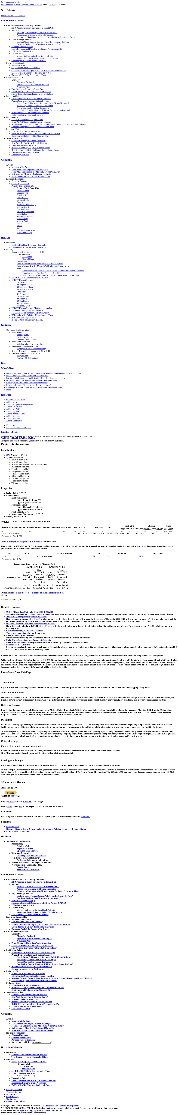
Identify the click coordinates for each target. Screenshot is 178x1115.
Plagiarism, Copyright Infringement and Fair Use (40, 1110)
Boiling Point (22, 193)
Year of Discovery (24, 233)
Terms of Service (13, 1092)
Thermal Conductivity (26, 230)
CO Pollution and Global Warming (26, 68)
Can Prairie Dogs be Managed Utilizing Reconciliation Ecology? (43, 110)
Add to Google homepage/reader (19, 404)
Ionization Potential (25, 216)
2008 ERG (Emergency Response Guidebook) (26, 617)
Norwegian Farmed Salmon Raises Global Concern (38, 58)
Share (11, 801)
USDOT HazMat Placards (22, 280)
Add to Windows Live (15, 414)
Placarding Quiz (23, 306)
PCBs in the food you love (22, 51)
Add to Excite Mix (14, 421)
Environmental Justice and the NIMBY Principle (31, 98)
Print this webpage (9, 432)
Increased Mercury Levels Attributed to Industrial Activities (35, 134)
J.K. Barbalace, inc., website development (59, 1106)
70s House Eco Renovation (17, 330)
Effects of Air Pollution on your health (27, 119)
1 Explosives (22, 282)
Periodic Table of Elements (22, 186)
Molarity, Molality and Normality (21, 635)
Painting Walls (23, 335)
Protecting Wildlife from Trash (23, 145)
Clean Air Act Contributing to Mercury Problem (31, 122)
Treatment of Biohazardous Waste (25, 152)
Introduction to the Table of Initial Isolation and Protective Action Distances (53, 271)
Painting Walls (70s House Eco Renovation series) (27, 383)
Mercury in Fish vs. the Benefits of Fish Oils (35, 56)
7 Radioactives (23, 296)
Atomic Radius (23, 190)
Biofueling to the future (21, 65)
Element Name (23, 223)
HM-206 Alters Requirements (23, 317)
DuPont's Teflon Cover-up (22, 46)
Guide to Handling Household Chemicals (28, 141)
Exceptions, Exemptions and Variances (27, 310)
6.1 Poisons (21, 294)
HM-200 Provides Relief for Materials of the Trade (32, 315)
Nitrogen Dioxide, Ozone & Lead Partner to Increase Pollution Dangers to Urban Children (48, 124)
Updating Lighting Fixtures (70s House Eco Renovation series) (32, 380)
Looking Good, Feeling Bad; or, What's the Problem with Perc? (43, 42)
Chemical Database (19, 181)
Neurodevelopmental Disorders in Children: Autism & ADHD (37, 49)
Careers (52, 4)
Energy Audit (22, 356)
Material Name (28, 259)
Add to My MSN (13, 411)
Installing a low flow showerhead (30, 344)
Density (20, 202)
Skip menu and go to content (13, 15)
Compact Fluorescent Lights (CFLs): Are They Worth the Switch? (38, 70)
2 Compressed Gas (24, 285)
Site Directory (12, 1097)
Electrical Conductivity (26, 204)
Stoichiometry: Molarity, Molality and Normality (31, 174)
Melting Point (22, 221)
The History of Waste (20, 155)
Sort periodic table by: (21, 1042)
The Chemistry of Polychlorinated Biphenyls (29, 169)
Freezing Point (23, 209)
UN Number (27, 257)
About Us (10, 1094)
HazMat (5, 237)
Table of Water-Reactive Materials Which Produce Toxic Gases (43, 266)
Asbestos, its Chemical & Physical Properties (35, 35)
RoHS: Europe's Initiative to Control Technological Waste (35, 150)
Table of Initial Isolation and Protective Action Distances (40, 264)
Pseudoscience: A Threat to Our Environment (30, 112)
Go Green (6, 325)
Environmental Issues (12, 20)
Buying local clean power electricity (31, 349)
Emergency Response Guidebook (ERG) (28, 252)
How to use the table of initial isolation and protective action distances (50, 275)
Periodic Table (12, 827)
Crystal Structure (23, 200)
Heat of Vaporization (25, 211)
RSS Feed (6, 394)
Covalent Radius (23, 195)
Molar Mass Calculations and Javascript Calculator (29, 640)
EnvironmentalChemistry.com (13, 2)
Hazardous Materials (33, 4)
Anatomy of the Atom (20, 167)
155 (18, 556)
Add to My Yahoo (13, 402)
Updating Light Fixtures (26, 339)
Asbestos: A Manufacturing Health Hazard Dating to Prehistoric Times (46, 37)
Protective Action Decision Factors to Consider (41, 273)
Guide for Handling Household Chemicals (24, 631)
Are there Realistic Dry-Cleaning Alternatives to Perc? (39, 44)
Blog (3, 363)
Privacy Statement (14, 1089)
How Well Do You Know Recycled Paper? (29, 143)
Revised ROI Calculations (27, 358)
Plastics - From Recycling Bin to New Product (30, 148)
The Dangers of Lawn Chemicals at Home (28, 61)
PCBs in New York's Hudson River (26, 131)
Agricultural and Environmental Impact (33, 84)
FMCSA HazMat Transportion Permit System (30, 313)
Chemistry (18, 4)
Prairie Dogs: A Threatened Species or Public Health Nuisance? (43, 103)
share (9, 806)
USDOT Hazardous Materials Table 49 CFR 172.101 (29, 612)
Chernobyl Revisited (25, 82)
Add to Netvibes (13, 416)
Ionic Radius (22, 214)
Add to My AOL (13, 409)
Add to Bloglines (13, 418)
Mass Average (22, 218)
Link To (27, 801)
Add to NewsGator (14, 407)
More (8, 390)
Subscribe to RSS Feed (15, 400)
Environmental (7, 4)
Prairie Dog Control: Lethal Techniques (33, 108)
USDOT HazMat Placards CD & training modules (32, 308)
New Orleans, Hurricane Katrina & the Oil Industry (32, 94)
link (20, 806)
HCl (141, 556)
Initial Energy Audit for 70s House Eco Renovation (27, 376)
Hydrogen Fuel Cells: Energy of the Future (29, 75)
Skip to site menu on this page (18, 427)
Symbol (20, 228)
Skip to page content (14, 425)
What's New (7, 368)
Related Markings (24, 303)
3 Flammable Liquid (25, 287)
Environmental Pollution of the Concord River (30, 136)
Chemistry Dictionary (20, 183)
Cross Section (22, 197)
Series (19, 226)
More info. (85, 817)
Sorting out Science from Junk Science (27, 115)
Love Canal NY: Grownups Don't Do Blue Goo (31, 91)
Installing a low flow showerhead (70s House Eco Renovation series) (34, 387)
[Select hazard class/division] (26, 1076)
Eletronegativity (23, 207)
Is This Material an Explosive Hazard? (27, 320)
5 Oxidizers (21, 292)
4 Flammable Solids (25, 289)
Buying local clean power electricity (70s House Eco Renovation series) (35, 378)
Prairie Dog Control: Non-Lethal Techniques (35, 105)
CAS (8, 455)
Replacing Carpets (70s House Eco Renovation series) (28, 385)
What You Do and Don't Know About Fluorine (30, 176)
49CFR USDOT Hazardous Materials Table (29, 278)
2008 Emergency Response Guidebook (21, 541)
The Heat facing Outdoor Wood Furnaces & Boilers (32, 127)
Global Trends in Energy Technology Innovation (31, 73)
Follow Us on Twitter (15, 1101)
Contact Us (11, 1099)
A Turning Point (23, 87)
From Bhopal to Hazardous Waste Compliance (30, 89)
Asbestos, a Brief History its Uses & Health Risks (37, 32)
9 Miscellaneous (23, 301)
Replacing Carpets (24, 337)
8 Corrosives (22, 299)
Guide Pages (22, 261)
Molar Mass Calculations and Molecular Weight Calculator (35, 172)
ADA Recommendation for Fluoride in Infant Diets (32, 28)
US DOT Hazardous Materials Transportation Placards (30, 624)
